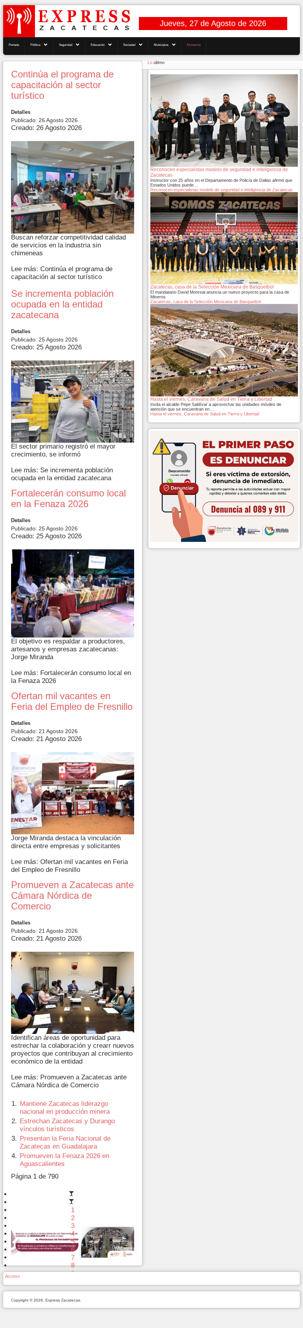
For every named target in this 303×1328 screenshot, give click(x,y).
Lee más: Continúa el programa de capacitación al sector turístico (61, 273)
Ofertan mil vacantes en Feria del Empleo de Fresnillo (72, 701)
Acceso (12, 1276)
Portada (14, 45)
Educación (98, 45)
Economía (193, 45)
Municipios (161, 45)
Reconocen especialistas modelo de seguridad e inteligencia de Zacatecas (221, 189)
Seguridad (65, 45)
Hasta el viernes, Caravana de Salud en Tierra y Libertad (204, 413)
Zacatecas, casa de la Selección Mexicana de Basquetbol (205, 301)
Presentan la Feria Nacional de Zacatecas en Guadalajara (65, 1142)
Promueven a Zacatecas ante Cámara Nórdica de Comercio (72, 895)
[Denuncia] (224, 485)
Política (35, 45)
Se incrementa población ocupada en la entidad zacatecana (62, 304)
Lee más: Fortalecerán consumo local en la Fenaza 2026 (71, 677)
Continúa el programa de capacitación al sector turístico (62, 85)
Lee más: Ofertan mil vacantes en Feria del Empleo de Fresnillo (69, 865)
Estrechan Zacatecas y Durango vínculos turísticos (67, 1125)
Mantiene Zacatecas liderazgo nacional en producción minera (65, 1107)
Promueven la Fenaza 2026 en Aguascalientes (64, 1160)
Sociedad (129, 45)
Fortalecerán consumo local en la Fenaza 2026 (68, 498)
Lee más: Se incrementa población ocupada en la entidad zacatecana (62, 474)
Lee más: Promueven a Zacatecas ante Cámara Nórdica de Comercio (69, 1081)
